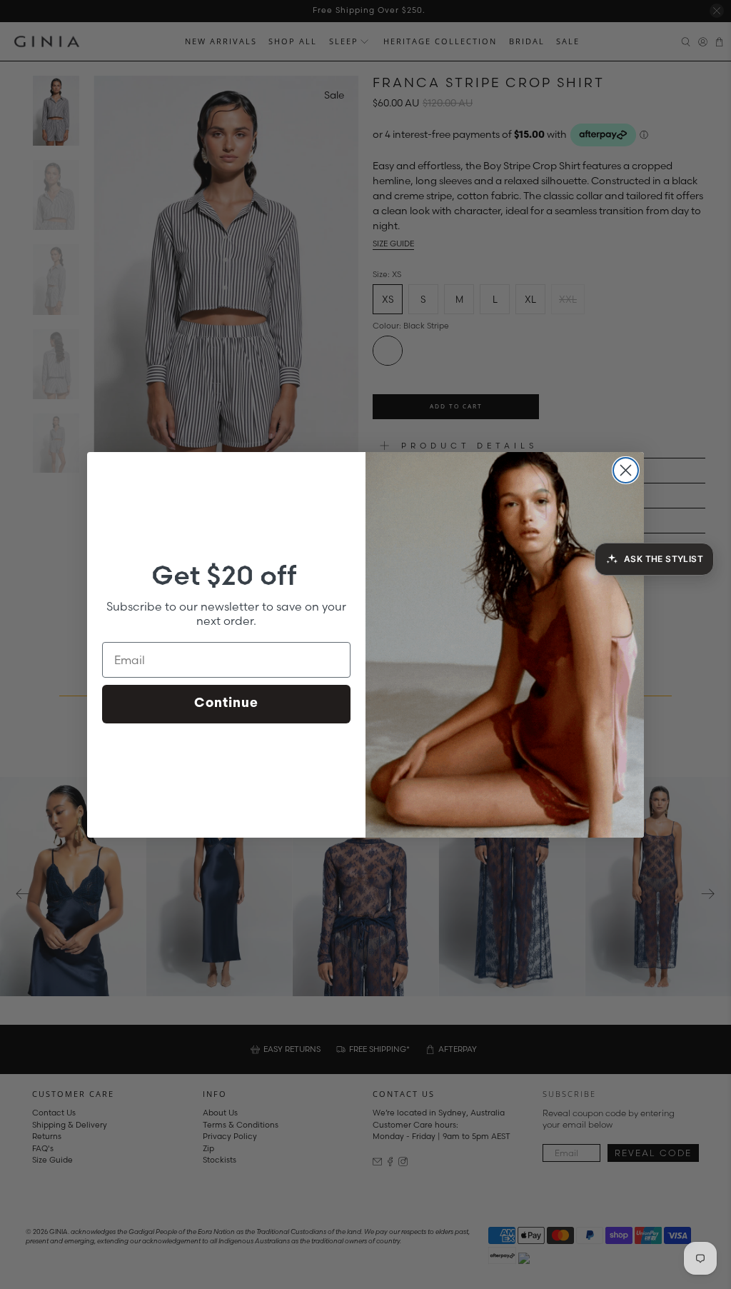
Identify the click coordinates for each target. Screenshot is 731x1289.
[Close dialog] (625, 470)
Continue (226, 704)
